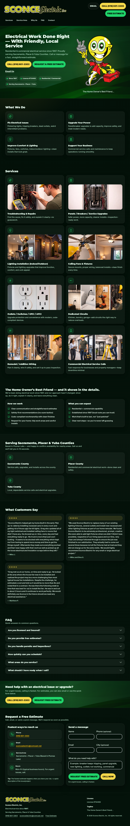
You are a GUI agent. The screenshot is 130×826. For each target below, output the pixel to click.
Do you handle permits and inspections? (29, 646)
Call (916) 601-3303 (113, 6)
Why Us (34, 20)
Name (71, 731)
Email (93, 6)
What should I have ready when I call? (28, 670)
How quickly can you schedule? (25, 654)
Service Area (22, 20)
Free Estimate (115, 13)
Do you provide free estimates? (24, 638)
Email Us (9, 71)
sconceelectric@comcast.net (29, 746)
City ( (102, 745)
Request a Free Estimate (49, 64)
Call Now (108, 776)
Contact (51, 20)
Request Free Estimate (48, 700)
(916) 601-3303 (22, 736)
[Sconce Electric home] (35, 10)
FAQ (42, 20)
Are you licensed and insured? (24, 630)
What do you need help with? (82, 758)
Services (9, 20)
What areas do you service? (23, 662)
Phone (103, 731)
